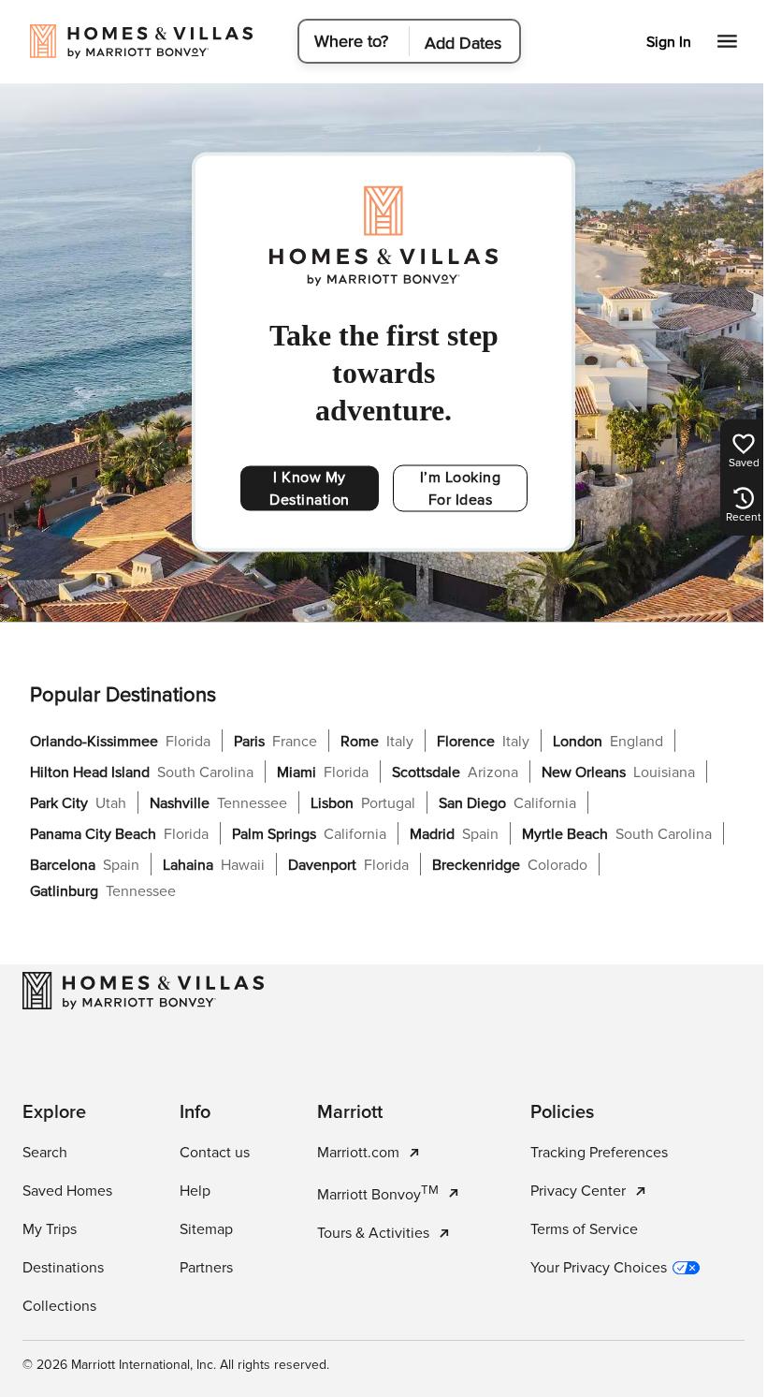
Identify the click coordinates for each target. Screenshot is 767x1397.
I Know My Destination (309, 488)
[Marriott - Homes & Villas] (143, 990)
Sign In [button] (668, 42)
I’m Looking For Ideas (460, 488)
